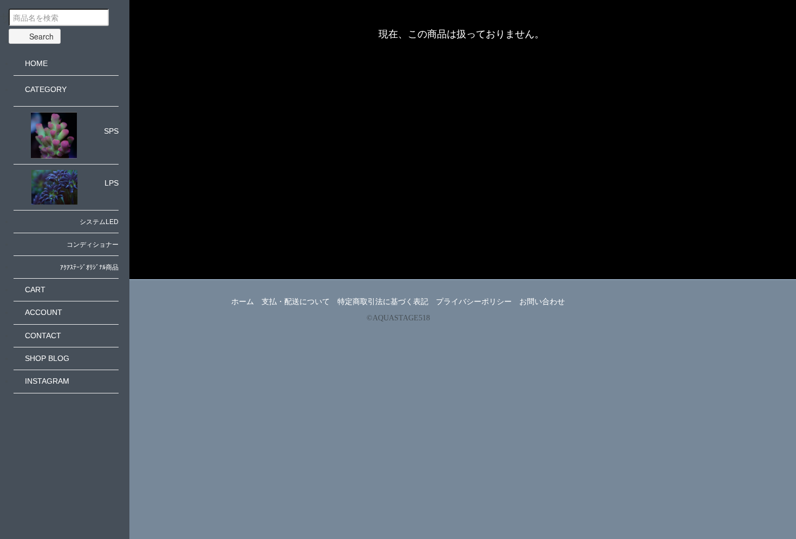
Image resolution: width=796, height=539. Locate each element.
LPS (112, 183)
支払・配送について (296, 302)
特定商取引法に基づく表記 (382, 302)
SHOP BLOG (47, 358)
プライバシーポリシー (474, 302)
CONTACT (43, 335)
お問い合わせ (542, 302)
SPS (111, 131)
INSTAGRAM (47, 381)
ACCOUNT (43, 312)
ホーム (242, 302)
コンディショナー (93, 244)
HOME (36, 63)
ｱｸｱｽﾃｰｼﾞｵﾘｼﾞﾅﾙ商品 (89, 267)
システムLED (99, 222)
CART (35, 289)
